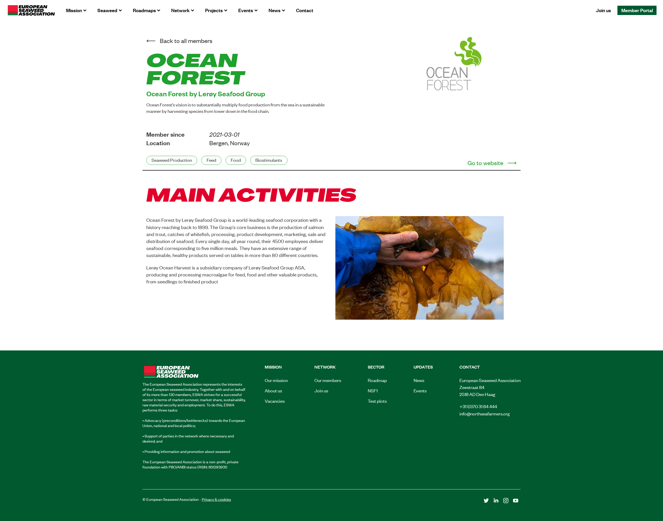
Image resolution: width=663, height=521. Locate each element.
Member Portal (637, 10)
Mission (74, 10)
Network (180, 10)
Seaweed (107, 10)
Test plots (377, 401)
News (274, 10)
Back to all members (186, 40)
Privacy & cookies (216, 499)
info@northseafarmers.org (484, 413)
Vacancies (275, 401)
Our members (327, 380)
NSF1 (373, 390)
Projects (214, 10)
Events (245, 10)
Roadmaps (144, 10)
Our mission (276, 380)
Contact (304, 10)
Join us (603, 10)
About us (273, 390)
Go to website (485, 162)
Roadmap (377, 380)
